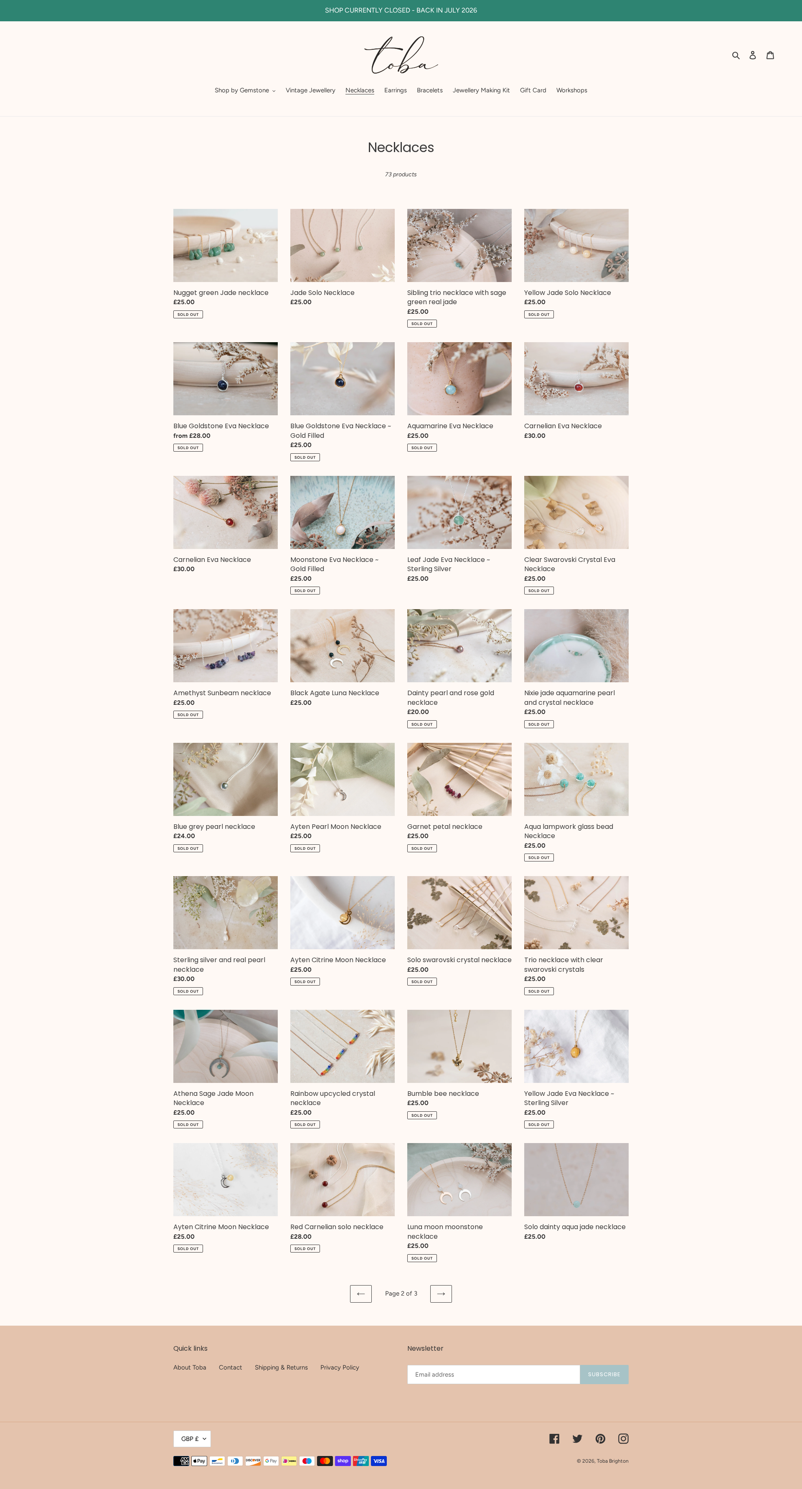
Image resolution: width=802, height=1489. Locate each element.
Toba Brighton (613, 1461)
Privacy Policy (339, 1367)
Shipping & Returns (281, 1367)
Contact (230, 1367)
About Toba (189, 1367)
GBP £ (190, 1439)
